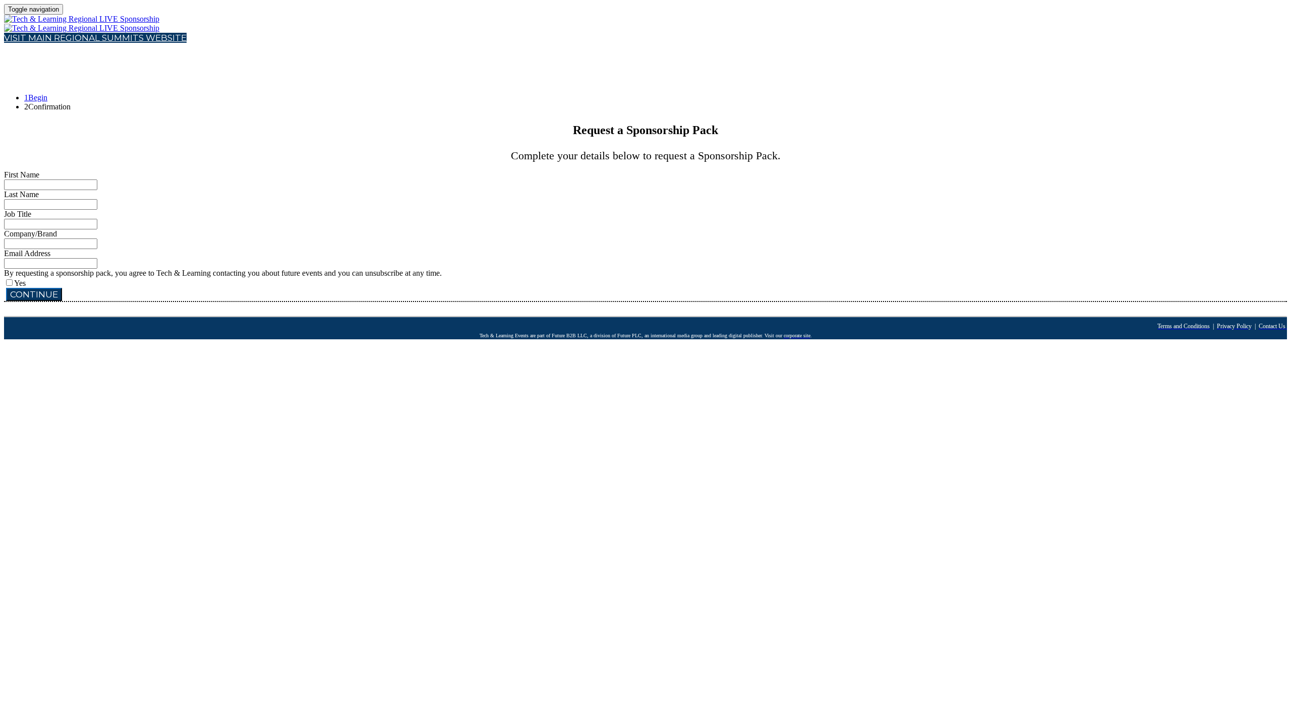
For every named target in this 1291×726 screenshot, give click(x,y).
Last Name (21, 194)
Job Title (17, 214)
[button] (95, 38)
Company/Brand (30, 233)
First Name (21, 174)
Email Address (27, 253)
